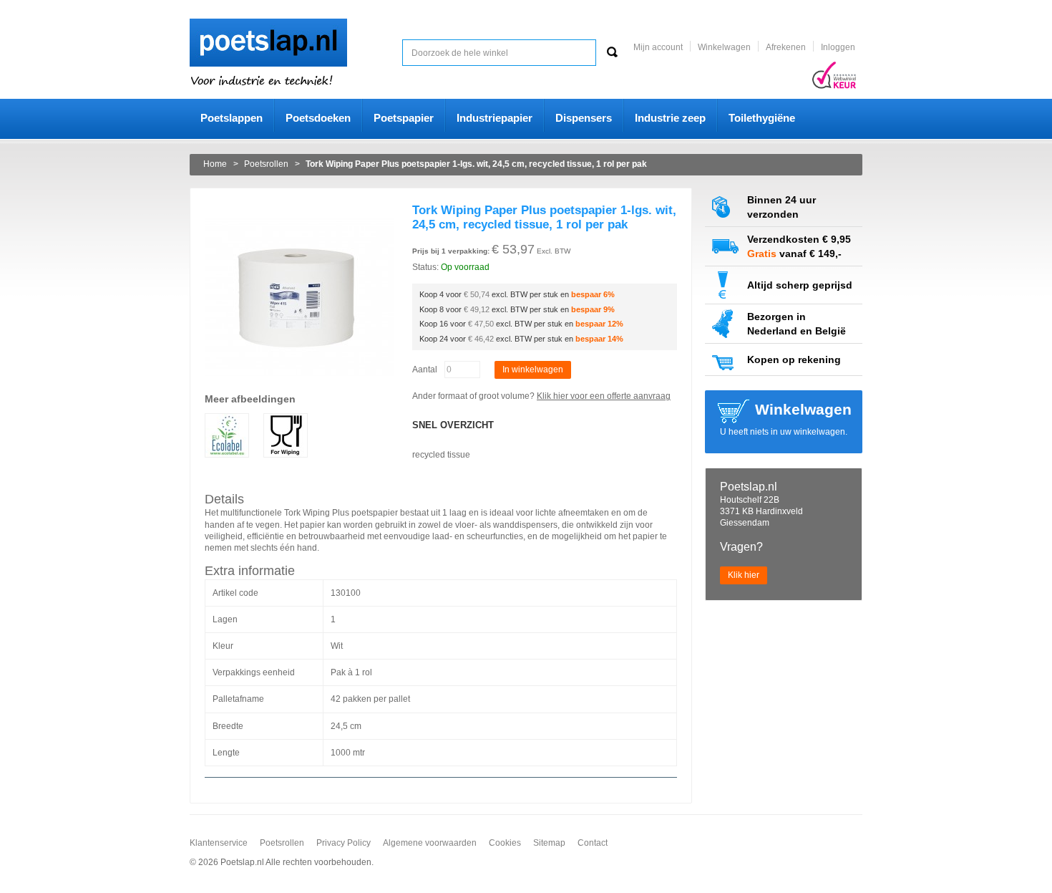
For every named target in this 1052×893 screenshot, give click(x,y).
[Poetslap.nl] (268, 24)
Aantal (424, 370)
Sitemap (549, 843)
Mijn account (658, 47)
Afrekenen (786, 47)
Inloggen (838, 47)
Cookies (505, 843)
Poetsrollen (282, 843)
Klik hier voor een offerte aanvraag (604, 396)
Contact (593, 843)
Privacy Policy (343, 843)
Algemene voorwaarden (430, 843)
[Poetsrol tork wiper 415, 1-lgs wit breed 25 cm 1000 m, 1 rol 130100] (299, 208)
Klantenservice (219, 843)
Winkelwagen (724, 47)
